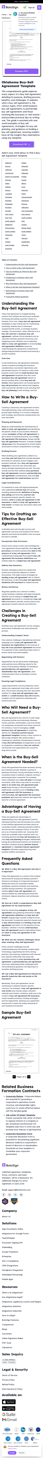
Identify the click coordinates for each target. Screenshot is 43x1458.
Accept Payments (10, 1252)
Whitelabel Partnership (12, 1275)
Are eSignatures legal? (12, 1297)
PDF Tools (6, 1343)
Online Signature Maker (12, 1338)
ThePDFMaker (8, 1238)
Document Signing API (12, 1243)
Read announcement (27, 29)
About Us (6, 1216)
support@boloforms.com (19, 1190)
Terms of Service (9, 1375)
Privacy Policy (8, 1380)
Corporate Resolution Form (19, 1134)
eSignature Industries (12, 1311)
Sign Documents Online (12, 1229)
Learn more (12, 1448)
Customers (7, 1334)
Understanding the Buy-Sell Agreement (22, 264)
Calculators (7, 1347)
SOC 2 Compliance (10, 1261)
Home (4, 15)
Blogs (4, 1329)
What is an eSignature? (12, 1292)
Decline (22, 1453)
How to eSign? (8, 1315)
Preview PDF (21, 71)
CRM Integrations (10, 1265)
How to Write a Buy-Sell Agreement (20, 268)
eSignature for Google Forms (15, 1233)
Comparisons (8, 1324)
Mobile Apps (7, 1279)
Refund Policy (8, 1384)
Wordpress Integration (12, 1270)
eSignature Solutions (11, 1306)
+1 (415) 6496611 (8, 1360)
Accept (12, 1453)
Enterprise (6, 1256)
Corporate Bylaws (14, 1096)
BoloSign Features (10, 1320)
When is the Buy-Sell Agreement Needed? (23, 287)
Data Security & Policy (12, 1389)
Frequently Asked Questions (17, 297)
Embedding (7, 1247)
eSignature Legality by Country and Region (21, 1302)
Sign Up (31, 7)
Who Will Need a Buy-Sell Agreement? (21, 284)
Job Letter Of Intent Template (20, 1115)
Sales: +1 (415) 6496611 (21, 1)
